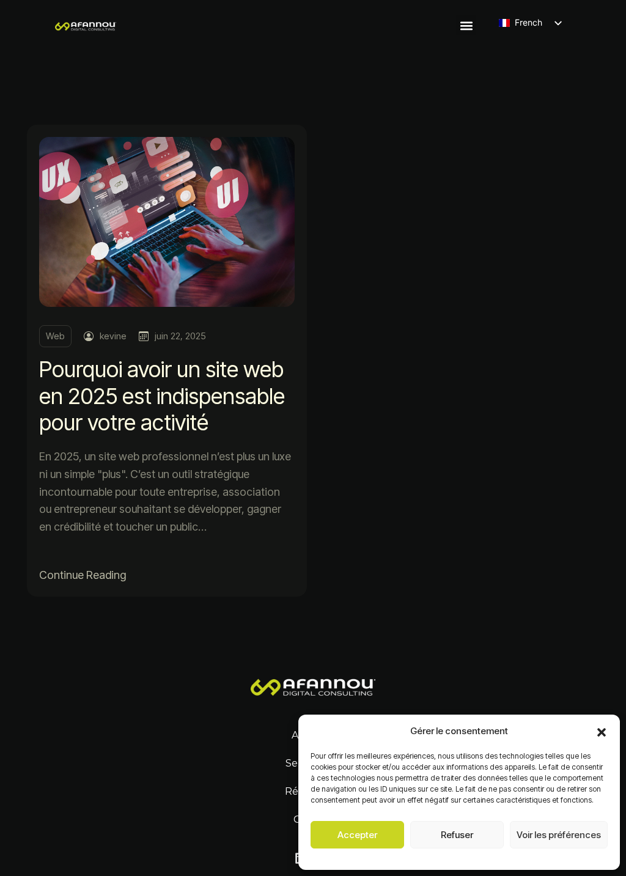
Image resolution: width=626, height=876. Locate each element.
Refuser (457, 835)
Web (55, 336)
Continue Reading (82, 575)
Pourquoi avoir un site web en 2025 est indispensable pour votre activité (162, 395)
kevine (113, 336)
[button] (601, 731)
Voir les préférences (559, 835)
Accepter (357, 835)
